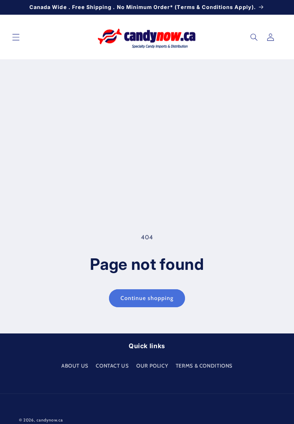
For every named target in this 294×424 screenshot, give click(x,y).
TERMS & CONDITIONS (204, 366)
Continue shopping (147, 298)
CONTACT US (112, 366)
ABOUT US (75, 366)
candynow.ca (50, 420)
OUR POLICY (152, 366)
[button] (16, 37)
